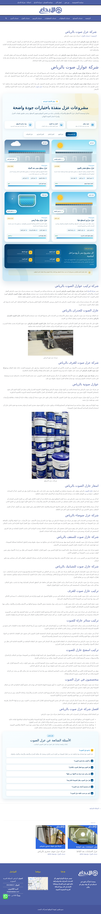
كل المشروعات (71, 134)
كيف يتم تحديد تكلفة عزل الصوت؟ (80, 793)
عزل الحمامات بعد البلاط (87, 851)
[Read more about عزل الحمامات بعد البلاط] (82, 837)
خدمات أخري (14, 18)
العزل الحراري (40, 134)
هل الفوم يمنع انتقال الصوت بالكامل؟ (79, 767)
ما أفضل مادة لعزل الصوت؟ (82, 761)
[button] (6, 18)
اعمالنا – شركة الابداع (24, 2)
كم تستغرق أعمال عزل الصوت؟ (81, 787)
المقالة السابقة (95, 808)
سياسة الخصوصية (77, 2)
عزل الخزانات (29, 134)
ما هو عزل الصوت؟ (84, 750)
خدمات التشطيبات (50, 18)
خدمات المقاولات (64, 18)
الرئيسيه (88, 18)
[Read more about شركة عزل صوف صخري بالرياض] (50, 837)
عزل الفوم (60, 134)
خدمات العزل (25, 18)
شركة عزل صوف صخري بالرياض (51, 851)
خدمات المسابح (77, 18)
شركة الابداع (92, 291)
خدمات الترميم (37, 18)
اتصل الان (59, 2)
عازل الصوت (89, 491)
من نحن (67, 2)
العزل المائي (51, 134)
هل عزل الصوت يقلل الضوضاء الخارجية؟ (78, 780)
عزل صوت (39, 86)
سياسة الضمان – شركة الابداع (43, 2)
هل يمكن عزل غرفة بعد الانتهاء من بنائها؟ (78, 774)
